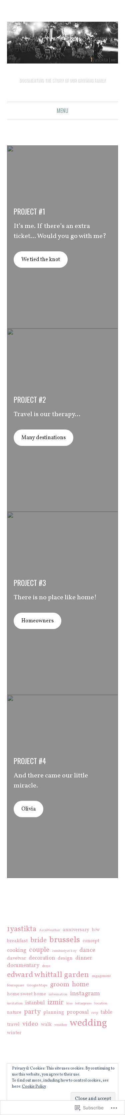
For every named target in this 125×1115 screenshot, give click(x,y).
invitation (15, 1004)
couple (39, 950)
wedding (88, 1023)
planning (53, 1013)
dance (87, 951)
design (65, 959)
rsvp (94, 1013)
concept (91, 942)
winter (14, 1033)
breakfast (17, 942)
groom (59, 985)
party (32, 1012)
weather (60, 1025)
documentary (23, 966)
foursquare (15, 986)
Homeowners (43, 621)
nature (14, 1013)
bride (38, 941)
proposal (78, 1012)
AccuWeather (49, 930)
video (30, 1024)
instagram (85, 994)
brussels (64, 940)
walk (46, 1025)
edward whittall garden (48, 975)
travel (13, 1025)
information (58, 995)
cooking (16, 951)
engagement (101, 976)
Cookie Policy (34, 1086)
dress (46, 966)
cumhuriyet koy (64, 951)
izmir (55, 1003)
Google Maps (37, 986)
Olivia (32, 809)
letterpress (83, 1004)
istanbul (35, 1003)
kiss (69, 1004)
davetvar (16, 959)
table (106, 1012)
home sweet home (26, 995)
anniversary (76, 930)
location (100, 1004)
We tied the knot (47, 260)
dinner (83, 958)
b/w (96, 930)
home (80, 985)
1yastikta (21, 929)
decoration (42, 958)
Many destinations (50, 438)
